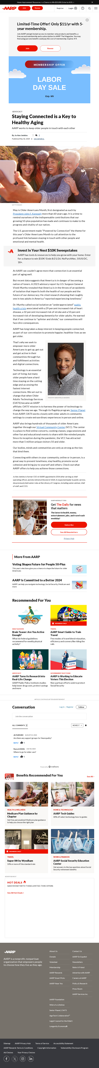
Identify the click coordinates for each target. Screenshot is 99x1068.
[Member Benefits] (10, 776)
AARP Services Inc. (80, 994)
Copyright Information (46, 1048)
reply (16, 743)
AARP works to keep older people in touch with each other (43, 128)
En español (39, 139)
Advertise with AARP (81, 972)
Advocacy (17, 112)
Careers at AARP (79, 978)
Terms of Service (42, 1043)
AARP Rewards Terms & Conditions (18, 1048)
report (81, 743)
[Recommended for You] (30, 615)
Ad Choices (8, 1052)
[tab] (20, 725)
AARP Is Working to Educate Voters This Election (66, 678)
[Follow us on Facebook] (7, 1059)
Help (83, 8)
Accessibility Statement (63, 1043)
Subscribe (69, 525)
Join (27, 48)
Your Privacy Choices (26, 1052)
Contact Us (77, 951)
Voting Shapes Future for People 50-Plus (38, 564)
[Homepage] (9, 8)
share (73, 743)
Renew (50, 48)
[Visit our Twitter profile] (15, 1059)
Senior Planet (78, 410)
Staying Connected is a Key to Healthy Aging (44, 119)
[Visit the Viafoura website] (53, 767)
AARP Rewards (56, 972)
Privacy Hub (69, 538)
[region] (49, 738)
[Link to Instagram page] (23, 1059)
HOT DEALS (14, 882)
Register (60, 8)
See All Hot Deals (15, 893)
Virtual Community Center (50, 427)
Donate (53, 956)
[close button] (87, 20)
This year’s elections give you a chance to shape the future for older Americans (39, 569)
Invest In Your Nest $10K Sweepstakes (47, 250)
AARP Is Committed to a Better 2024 (37, 580)
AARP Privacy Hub (23, 1043)
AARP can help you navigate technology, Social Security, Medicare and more (41, 585)
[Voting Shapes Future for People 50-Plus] (79, 567)
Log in (61, 707)
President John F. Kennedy (27, 213)
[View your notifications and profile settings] (86, 725)
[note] (49, 205)
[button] (89, 8)
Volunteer (54, 962)
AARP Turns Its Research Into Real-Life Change (28, 678)
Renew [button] (37, 8)
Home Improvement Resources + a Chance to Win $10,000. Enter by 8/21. (45, 2)
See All (90, 776)
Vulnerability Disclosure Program (74, 1048)
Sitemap (7, 1043)
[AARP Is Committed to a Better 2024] (79, 583)
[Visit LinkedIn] (31, 1059)
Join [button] (24, 8)
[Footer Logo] (20, 951)
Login (71, 8)
